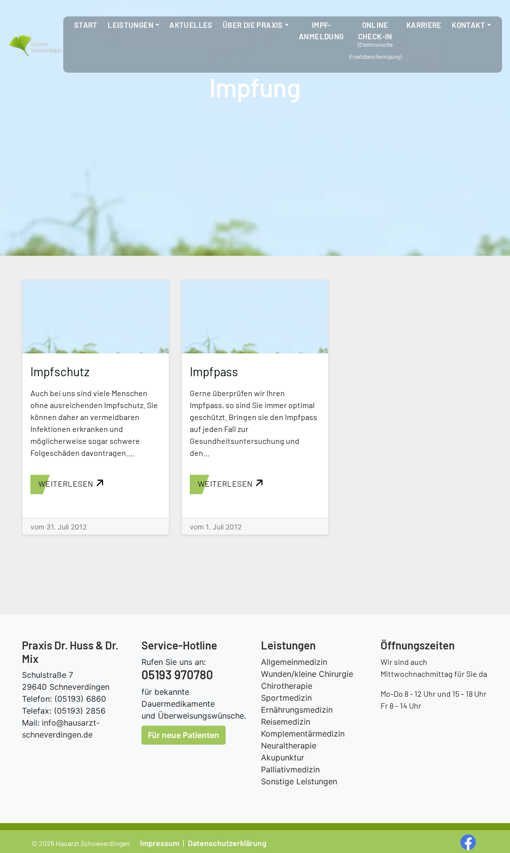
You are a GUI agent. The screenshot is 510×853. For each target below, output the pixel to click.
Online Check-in (375, 30)
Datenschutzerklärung (227, 843)
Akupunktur (282, 757)
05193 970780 (177, 674)
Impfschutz (60, 371)
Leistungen (130, 24)
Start (86, 24)
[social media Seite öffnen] (469, 841)
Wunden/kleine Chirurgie (307, 674)
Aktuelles (190, 24)
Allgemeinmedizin (294, 662)
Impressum (159, 843)
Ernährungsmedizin (297, 710)
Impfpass (214, 371)
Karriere (424, 24)
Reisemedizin (285, 722)
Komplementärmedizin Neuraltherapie (303, 739)
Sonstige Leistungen (299, 781)
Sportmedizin (286, 698)
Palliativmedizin (290, 769)
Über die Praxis (253, 24)
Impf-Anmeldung (321, 30)
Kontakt (468, 24)
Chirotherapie (286, 686)
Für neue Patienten (183, 735)
